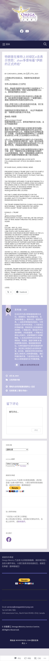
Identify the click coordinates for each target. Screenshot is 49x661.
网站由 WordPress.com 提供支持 (24, 640)
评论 (36, 430)
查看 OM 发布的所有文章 (29, 365)
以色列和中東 (14, 380)
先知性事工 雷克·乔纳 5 (18, 391)
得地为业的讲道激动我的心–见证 (22, 387)
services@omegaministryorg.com (20, 607)
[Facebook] (22, 30)
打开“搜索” (45, 44)
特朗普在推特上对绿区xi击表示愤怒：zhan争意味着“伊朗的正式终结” (24, 60)
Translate (23, 466)
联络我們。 (22, 522)
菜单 (8, 44)
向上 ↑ (24, 643)
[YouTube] (27, 30)
